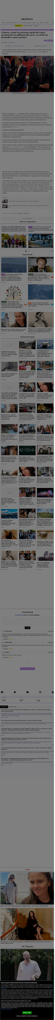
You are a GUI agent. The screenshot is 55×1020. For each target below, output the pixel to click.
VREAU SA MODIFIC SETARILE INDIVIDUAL (26, 1016)
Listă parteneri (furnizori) (6, 1009)
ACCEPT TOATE (27, 1012)
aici (34, 994)
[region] (27, 1000)
